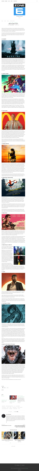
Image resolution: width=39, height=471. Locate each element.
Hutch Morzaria (8, 414)
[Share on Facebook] (15, 411)
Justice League (4, 407)
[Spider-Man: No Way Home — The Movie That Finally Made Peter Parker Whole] (13, 397)
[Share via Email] (17, 411)
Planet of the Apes (20, 407)
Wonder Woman (15, 408)
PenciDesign (26, 468)
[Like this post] (14, 411)
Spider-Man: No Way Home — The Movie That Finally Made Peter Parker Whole (13, 401)
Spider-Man (10, 408)
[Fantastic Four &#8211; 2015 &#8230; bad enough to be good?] (5, 397)
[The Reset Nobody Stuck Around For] (7, 435)
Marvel (10, 407)
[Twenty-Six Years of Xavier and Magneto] (19, 435)
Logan (21, 292)
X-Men (19, 408)
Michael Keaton (14, 407)
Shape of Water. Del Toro (5, 408)
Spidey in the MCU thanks (10, 197)
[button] (2, 437)
